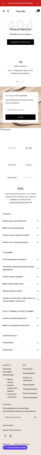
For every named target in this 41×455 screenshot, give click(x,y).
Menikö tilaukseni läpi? (12, 291)
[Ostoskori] (37, 11)
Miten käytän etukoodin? (13, 284)
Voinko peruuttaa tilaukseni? (15, 318)
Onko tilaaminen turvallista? (14, 259)
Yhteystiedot (8, 343)
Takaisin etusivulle (20, 42)
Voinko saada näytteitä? (13, 277)
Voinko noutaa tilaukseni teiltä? (16, 235)
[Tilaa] (35, 417)
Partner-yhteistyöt (30, 393)
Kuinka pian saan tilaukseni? (15, 221)
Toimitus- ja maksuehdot (27, 379)
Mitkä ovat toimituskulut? (13, 228)
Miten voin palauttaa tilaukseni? (16, 325)
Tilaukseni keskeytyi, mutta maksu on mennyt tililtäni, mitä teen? (19, 299)
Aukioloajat (7, 350)
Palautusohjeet (28, 385)
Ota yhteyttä (27, 369)
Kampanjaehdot (29, 373)
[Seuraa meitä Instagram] (10, 435)
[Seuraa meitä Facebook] (5, 435)
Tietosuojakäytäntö (30, 397)
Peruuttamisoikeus (30, 389)
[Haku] (8, 11)
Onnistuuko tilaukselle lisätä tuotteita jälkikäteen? (18, 268)
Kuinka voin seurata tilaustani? (15, 242)
